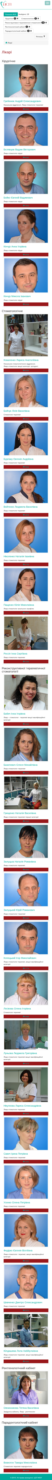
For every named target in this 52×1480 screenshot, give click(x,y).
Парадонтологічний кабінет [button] (17, 31)
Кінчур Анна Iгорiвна (15, 246)
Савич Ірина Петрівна (16, 1153)
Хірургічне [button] (10, 18)
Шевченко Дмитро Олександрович (23, 1302)
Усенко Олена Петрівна (17, 1202)
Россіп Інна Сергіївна (15, 653)
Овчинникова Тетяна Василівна (21, 1407)
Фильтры (39, 36)
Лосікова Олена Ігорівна (17, 1008)
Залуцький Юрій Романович (19, 910)
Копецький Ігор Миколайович (20, 958)
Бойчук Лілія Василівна (17, 410)
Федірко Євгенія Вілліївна (18, 1250)
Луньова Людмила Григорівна (20, 1053)
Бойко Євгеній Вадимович (18, 197)
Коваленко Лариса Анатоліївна (21, 360)
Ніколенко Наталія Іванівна (19, 556)
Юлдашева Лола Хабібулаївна (21, 1350)
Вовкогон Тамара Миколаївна (20, 1462)
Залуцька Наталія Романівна (20, 861)
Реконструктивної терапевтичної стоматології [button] (24, 22)
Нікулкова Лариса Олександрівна (22, 1105)
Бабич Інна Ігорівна (14, 713)
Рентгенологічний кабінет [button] (16, 27)
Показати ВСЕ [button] (10, 14)
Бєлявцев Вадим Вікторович (19, 149)
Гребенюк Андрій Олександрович (22, 101)
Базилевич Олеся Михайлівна (20, 764)
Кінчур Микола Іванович (17, 296)
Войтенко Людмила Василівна (20, 506)
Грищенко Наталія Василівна (20, 813)
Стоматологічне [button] (28, 18)
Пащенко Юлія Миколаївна (19, 604)
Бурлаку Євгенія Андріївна (18, 459)
